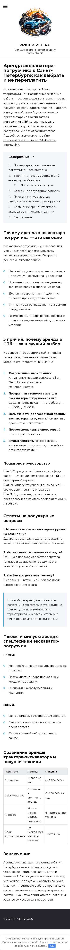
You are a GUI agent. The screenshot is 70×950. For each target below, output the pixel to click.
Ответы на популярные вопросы (37, 191)
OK (52, 945)
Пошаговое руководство (37, 185)
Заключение (23, 217)
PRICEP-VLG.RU (35, 45)
